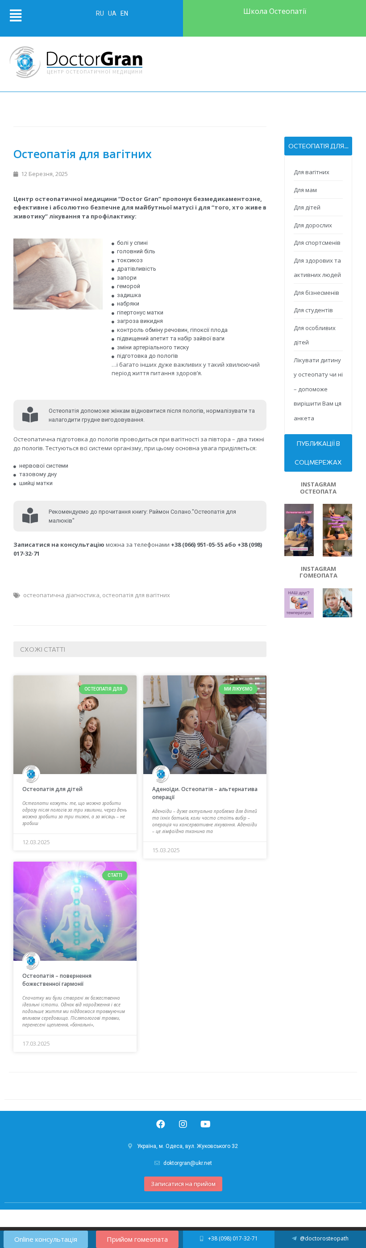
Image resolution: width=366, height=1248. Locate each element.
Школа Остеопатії (274, 11)
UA (113, 13)
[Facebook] (161, 1124)
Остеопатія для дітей (52, 789)
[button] (183, 1184)
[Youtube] (205, 1124)
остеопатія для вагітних (136, 595)
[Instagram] (183, 1124)
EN (124, 13)
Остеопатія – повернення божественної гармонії (57, 980)
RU (100, 13)
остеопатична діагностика (61, 595)
